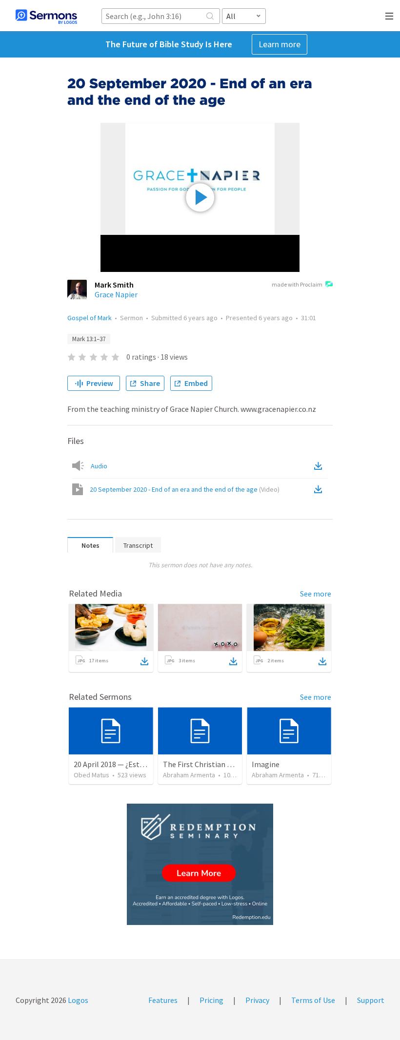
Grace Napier (116, 294)
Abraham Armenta (189, 774)
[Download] (144, 661)
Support (370, 1000)
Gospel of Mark (89, 317)
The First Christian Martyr (206, 764)
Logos (77, 1000)
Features (163, 1000)
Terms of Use (313, 1000)
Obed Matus (91, 774)
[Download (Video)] (320, 489)
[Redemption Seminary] (200, 864)
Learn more (279, 44)
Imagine (266, 764)
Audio (99, 466)
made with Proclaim (297, 284)
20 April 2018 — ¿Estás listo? (120, 764)
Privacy (257, 1000)
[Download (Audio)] (320, 466)
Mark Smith (114, 284)
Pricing (211, 1000)
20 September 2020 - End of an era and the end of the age (185, 489)
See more (315, 593)
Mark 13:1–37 (88, 339)
